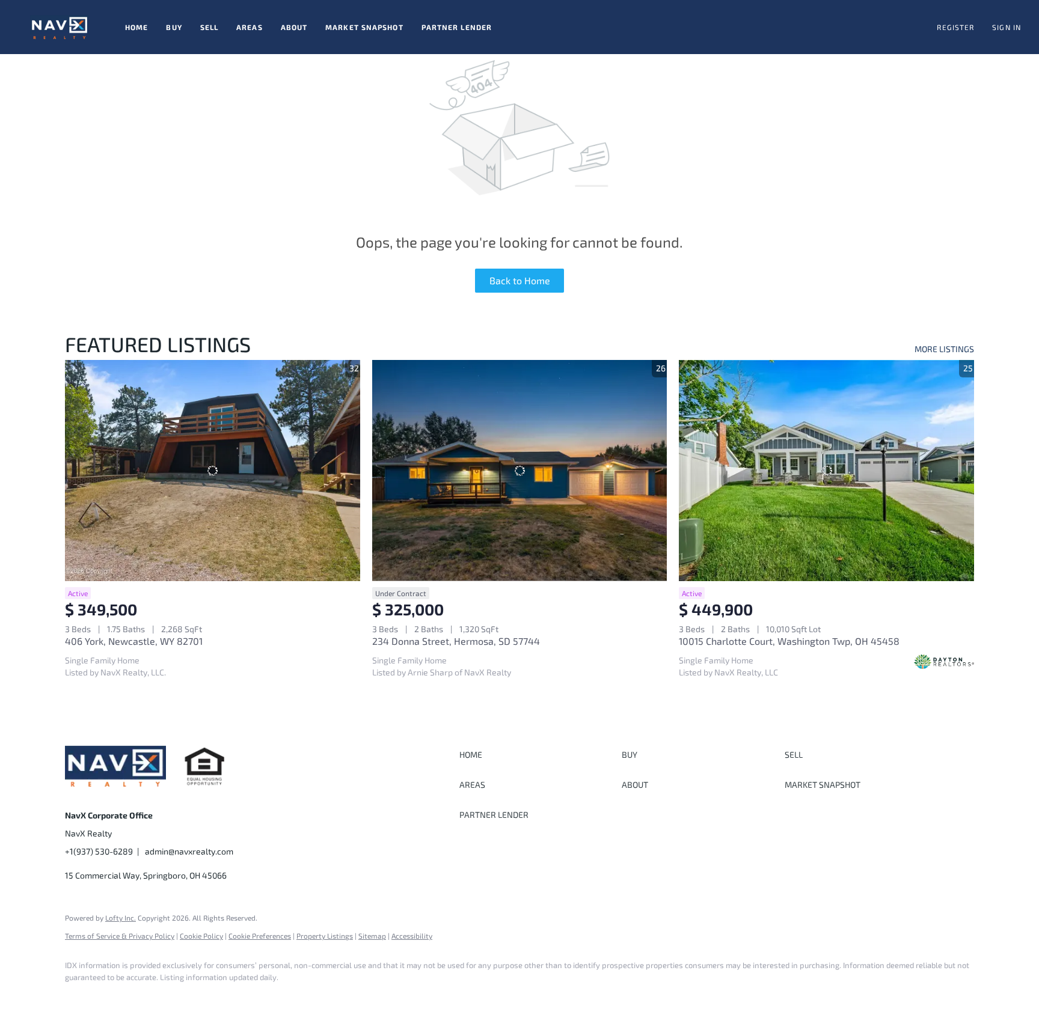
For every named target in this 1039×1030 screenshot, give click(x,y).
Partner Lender (456, 27)
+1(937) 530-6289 (99, 851)
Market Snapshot (364, 27)
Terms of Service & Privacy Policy (119, 935)
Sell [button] (209, 27)
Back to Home (519, 280)
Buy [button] (174, 27)
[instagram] (114, 997)
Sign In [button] (1006, 27)
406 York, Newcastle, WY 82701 (134, 641)
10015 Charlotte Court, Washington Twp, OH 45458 (789, 641)
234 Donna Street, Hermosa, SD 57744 (456, 641)
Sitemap (372, 935)
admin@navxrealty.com (189, 851)
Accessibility (411, 935)
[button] (59, 27)
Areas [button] (249, 27)
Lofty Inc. (120, 917)
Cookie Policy (201, 935)
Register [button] (955, 27)
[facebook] (79, 997)
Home (136, 27)
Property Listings (324, 935)
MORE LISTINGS (944, 349)
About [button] (294, 27)
